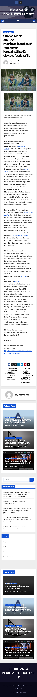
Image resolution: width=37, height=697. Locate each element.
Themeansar (18, 688)
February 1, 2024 (13, 655)
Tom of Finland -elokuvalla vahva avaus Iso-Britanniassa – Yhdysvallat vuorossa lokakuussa (12, 374)
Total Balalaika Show (20, 235)
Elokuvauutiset (8, 32)
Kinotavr (17, 281)
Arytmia (23, 276)
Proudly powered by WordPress (12, 686)
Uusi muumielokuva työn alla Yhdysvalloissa (18, 421)
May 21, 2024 (11, 634)
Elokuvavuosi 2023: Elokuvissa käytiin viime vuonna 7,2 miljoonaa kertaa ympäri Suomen (17, 511)
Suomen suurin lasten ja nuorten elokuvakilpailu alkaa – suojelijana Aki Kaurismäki (17, 520)
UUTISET (18, 417)
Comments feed (9, 552)
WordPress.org (9, 557)
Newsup (30, 686)
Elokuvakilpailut (10, 458)
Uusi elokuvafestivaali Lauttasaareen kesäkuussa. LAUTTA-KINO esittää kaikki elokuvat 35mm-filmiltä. (16, 494)
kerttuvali (16, 61)
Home (12, 693)
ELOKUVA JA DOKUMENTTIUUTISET (18, 673)
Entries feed (7, 547)
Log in (5, 542)
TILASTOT (18, 437)
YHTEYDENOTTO (21, 693)
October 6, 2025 (13, 613)
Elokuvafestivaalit (11, 583)
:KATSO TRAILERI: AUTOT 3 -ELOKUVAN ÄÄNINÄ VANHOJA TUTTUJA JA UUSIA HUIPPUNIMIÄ (25, 375)
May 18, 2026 (11, 591)
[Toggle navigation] (18, 21)
